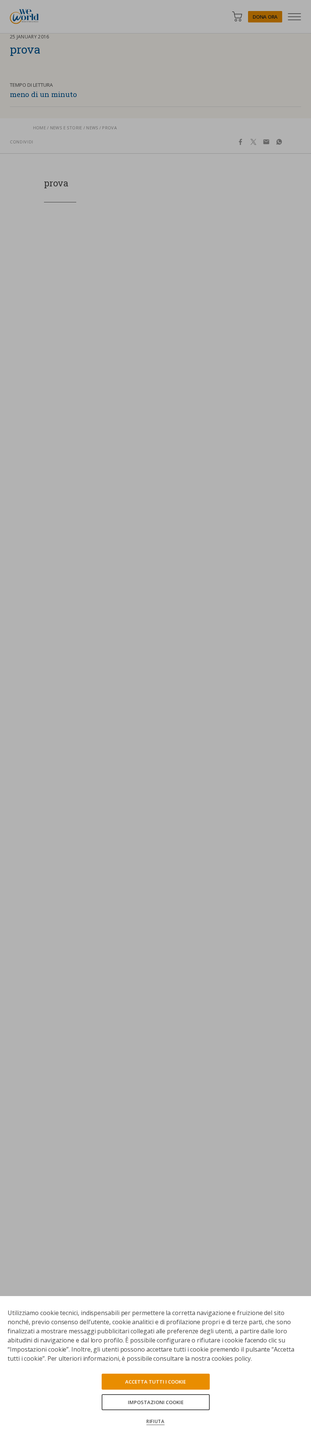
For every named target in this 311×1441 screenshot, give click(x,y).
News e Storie (66, 127)
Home (39, 127)
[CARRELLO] (237, 16)
